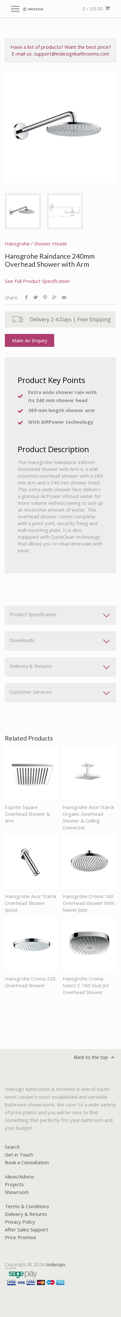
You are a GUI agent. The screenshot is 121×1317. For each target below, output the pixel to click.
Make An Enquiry (29, 340)
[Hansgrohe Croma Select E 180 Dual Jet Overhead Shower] (89, 944)
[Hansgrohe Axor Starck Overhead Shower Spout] (31, 862)
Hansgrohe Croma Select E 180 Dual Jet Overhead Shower (86, 985)
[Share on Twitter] (36, 297)
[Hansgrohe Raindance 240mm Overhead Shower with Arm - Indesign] (60, 127)
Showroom (17, 1192)
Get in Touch (19, 1154)
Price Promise (20, 1237)
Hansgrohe (17, 243)
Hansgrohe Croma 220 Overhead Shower (30, 982)
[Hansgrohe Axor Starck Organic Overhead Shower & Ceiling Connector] (89, 773)
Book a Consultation (27, 1162)
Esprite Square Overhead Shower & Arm (27, 814)
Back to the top (91, 1057)
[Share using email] (64, 297)
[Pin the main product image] (45, 297)
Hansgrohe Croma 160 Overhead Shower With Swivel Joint (88, 903)
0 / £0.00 (93, 8)
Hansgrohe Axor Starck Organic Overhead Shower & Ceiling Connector (88, 817)
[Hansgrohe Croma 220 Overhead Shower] (31, 944)
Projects (14, 1184)
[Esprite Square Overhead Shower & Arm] (31, 773)
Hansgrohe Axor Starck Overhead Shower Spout (30, 903)
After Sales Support (26, 1229)
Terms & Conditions (27, 1206)
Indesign (55, 1264)
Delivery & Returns (26, 1214)
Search (12, 1147)
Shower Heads (50, 243)
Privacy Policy (20, 1221)
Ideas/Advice (19, 1176)
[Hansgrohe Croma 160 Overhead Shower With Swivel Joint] (89, 862)
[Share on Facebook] (26, 297)
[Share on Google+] (54, 297)
